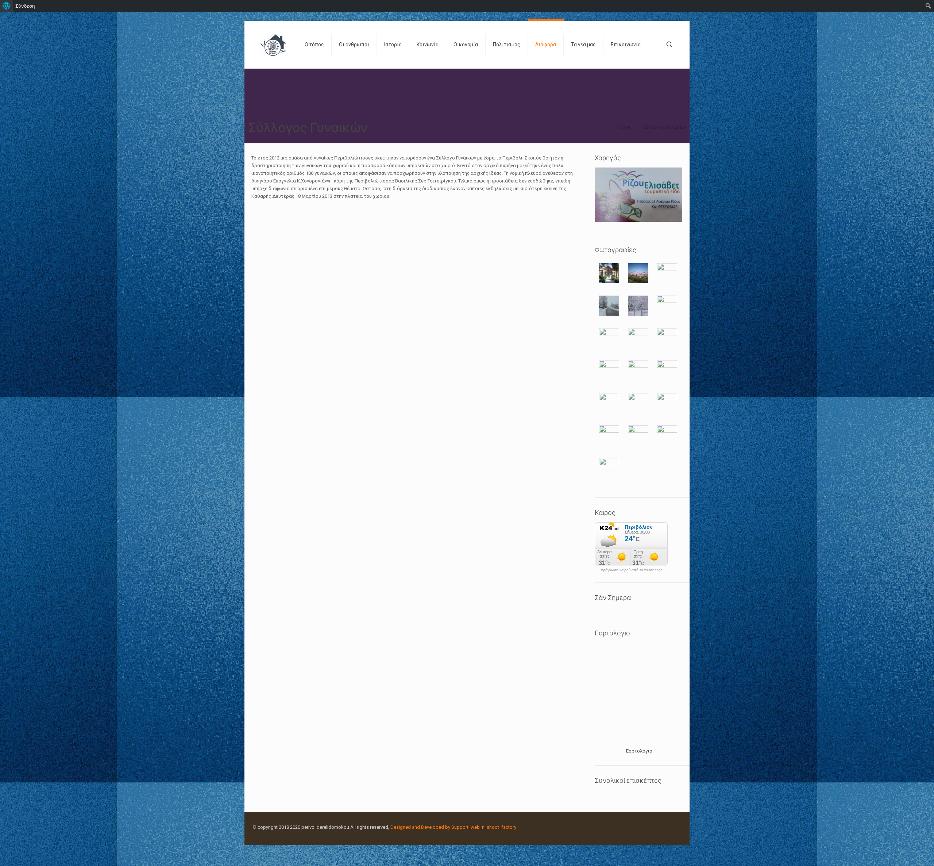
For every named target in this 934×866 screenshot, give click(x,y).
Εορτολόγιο (639, 751)
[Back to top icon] (899, 851)
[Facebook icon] (664, 827)
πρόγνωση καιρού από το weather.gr (631, 570)
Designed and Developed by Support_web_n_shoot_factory (453, 827)
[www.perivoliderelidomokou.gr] (273, 44)
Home (623, 127)
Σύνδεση (25, 6)
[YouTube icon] (671, 827)
